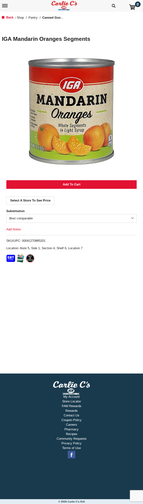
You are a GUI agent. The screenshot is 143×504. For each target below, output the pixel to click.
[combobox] (71, 218)
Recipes (71, 434)
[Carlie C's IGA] (65, 5)
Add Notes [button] (13, 229)
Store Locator (71, 401)
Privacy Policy (71, 443)
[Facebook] (71, 455)
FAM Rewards (71, 406)
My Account (71, 397)
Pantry (33, 17)
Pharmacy (71, 429)
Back (9, 17)
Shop (20, 17)
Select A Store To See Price (30, 200)
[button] (71, 184)
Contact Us (71, 415)
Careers (71, 424)
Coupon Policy (71, 420)
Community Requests (72, 438)
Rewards (71, 410)
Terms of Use (71, 448)
